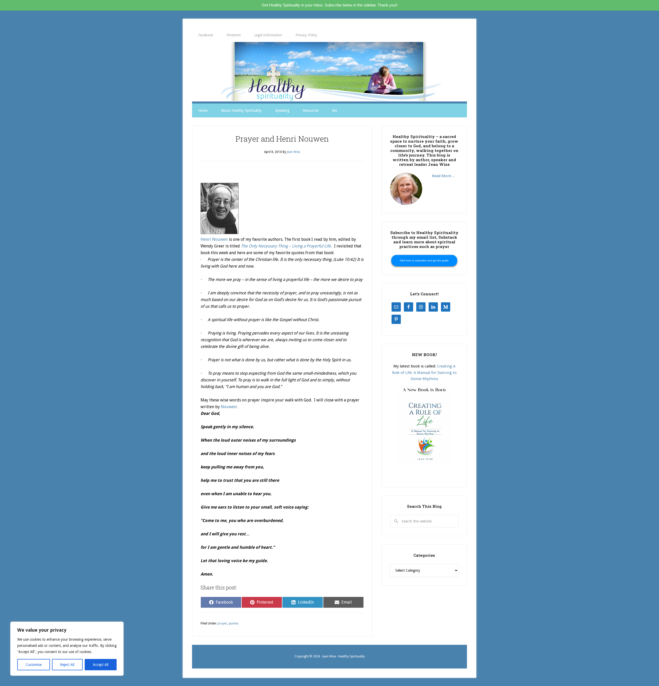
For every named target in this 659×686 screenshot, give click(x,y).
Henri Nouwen (214, 239)
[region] (67, 649)
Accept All (100, 665)
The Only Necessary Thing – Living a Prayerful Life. (286, 246)
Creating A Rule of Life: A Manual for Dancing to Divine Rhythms (424, 372)
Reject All (67, 665)
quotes (233, 623)
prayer (222, 623)
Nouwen (228, 406)
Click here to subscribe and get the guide (424, 260)
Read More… (443, 176)
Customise (33, 665)
